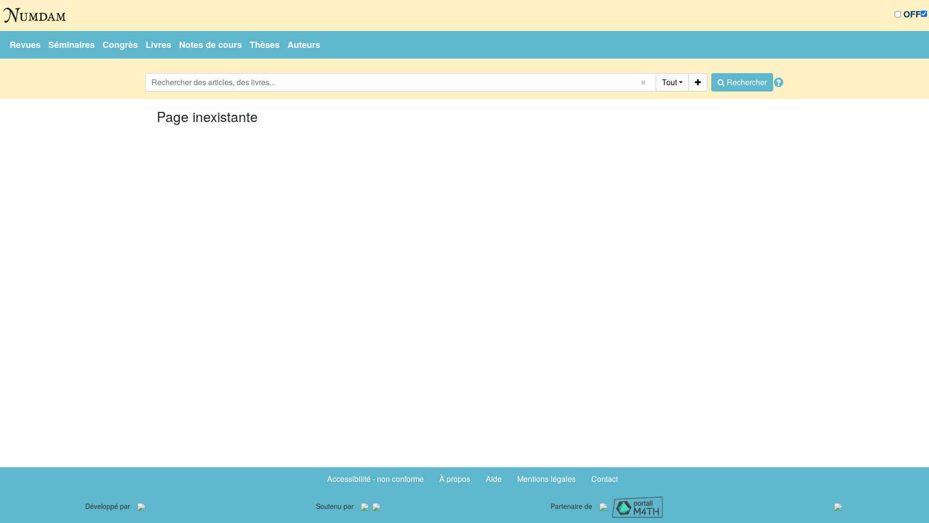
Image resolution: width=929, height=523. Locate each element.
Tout (669, 82)
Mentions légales (546, 478)
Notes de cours (210, 44)
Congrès (120, 44)
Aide (494, 478)
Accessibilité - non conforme (375, 478)
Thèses (265, 44)
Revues (25, 44)
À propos (454, 478)
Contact (604, 478)
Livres (158, 44)
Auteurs (303, 44)
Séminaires (71, 44)
